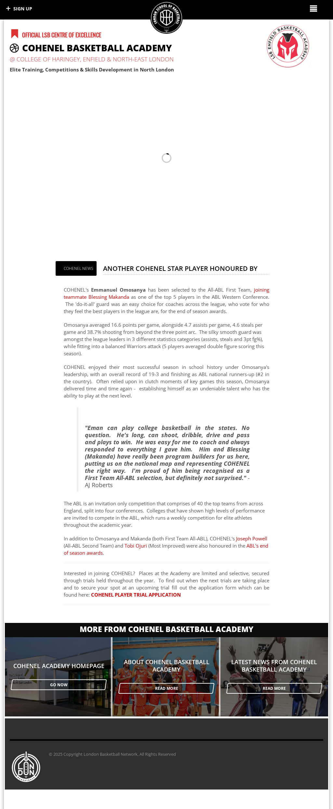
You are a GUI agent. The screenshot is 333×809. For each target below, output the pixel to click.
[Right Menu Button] (313, 8)
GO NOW (59, 685)
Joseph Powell (251, 538)
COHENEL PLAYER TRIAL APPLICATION (136, 594)
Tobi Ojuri (136, 545)
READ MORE (166, 688)
